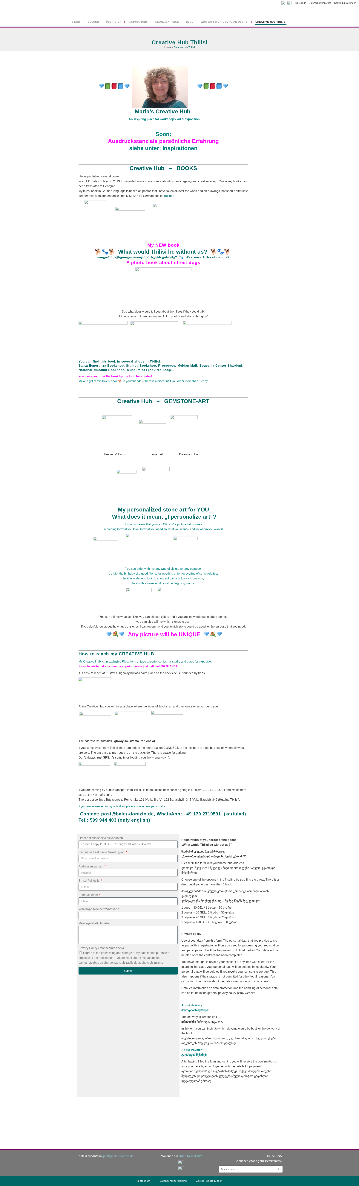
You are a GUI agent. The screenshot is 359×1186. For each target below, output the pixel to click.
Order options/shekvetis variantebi (101, 838)
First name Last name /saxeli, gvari (102, 852)
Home (167, 47)
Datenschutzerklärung (320, 3)
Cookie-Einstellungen (345, 3)
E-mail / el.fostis (89, 880)
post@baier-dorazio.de (127, 813)
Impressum (300, 3)
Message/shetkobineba (94, 923)
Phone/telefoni (89, 894)
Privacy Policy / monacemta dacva (102, 948)
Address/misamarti (91, 866)
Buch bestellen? (190, 1156)
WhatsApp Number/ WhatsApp (99, 909)
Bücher (169, 195)
